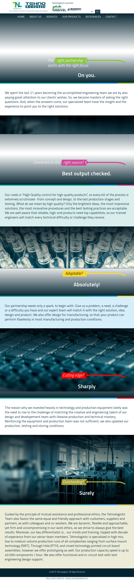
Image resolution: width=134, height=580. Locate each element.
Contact (111, 17)
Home (21, 17)
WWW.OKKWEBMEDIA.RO (76, 578)
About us (35, 17)
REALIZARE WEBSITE (55, 578)
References (93, 17)
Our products (71, 17)
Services (51, 17)
